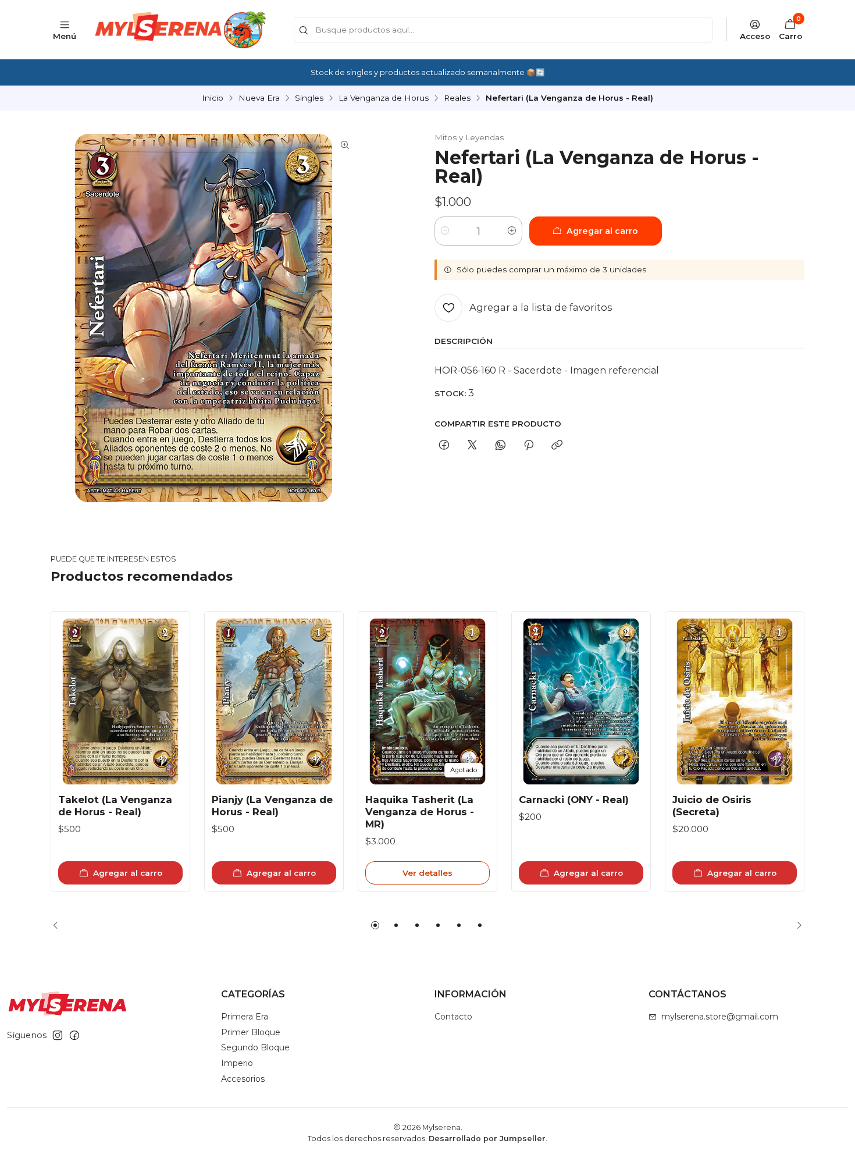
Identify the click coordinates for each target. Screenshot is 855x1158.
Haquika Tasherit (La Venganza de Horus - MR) (419, 812)
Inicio (212, 98)
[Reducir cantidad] (445, 231)
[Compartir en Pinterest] (529, 445)
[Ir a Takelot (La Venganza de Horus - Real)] (120, 701)
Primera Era (244, 1016)
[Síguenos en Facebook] (74, 1035)
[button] (375, 925)
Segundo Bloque (255, 1047)
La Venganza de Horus (384, 98)
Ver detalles (427, 873)
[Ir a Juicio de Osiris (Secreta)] (734, 701)
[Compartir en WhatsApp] (500, 445)
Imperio (237, 1063)
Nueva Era (259, 98)
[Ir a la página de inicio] (178, 29)
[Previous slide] (59, 925)
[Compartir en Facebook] (444, 445)
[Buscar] (304, 31)
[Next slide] (795, 925)
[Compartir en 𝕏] (472, 445)
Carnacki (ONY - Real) (574, 799)
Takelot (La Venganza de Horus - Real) (115, 806)
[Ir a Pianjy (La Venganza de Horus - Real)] (274, 701)
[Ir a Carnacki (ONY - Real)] (581, 701)
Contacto (453, 1016)
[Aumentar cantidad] (512, 231)
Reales (457, 98)
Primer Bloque (250, 1032)
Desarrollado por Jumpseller (487, 1138)
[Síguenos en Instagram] (57, 1035)
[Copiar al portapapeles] (557, 445)
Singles (309, 98)
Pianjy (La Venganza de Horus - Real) (272, 806)
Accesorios (243, 1079)
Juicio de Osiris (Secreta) (711, 806)
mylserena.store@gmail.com (719, 1016)
